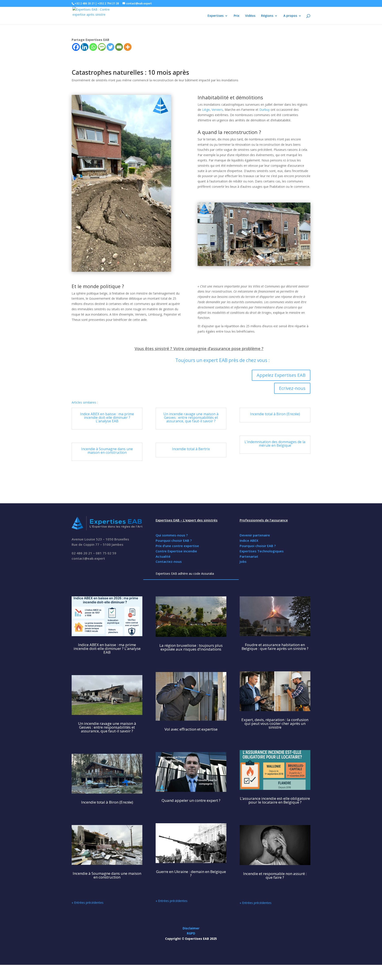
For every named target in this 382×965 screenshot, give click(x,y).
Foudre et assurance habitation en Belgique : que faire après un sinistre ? (275, 646)
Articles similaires (84, 402)
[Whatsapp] (93, 47)
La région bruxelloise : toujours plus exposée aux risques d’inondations (191, 647)
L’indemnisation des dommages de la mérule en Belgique (274, 443)
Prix (236, 16)
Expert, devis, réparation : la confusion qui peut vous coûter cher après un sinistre (274, 723)
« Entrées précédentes (87, 902)
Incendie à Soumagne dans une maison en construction (107, 450)
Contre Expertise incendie (176, 551)
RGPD (191, 933)
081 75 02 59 (106, 553)
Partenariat (249, 556)
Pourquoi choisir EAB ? (174, 540)
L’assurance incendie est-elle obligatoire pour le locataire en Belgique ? (275, 800)
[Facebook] (76, 47)
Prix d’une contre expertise (177, 546)
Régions (267, 16)
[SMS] (102, 47)
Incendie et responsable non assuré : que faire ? (275, 875)
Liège (206, 109)
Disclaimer (191, 928)
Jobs (243, 561)
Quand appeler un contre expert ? (191, 800)
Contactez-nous (169, 561)
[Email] (119, 47)
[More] (128, 47)
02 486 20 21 (82, 553)
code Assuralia (203, 573)
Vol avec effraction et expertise (191, 729)
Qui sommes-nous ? (172, 535)
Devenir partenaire (255, 535)
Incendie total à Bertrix (191, 448)
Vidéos (250, 16)
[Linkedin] (84, 47)
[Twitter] (110, 47)
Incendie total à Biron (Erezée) (275, 414)
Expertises (215, 16)
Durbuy (264, 109)
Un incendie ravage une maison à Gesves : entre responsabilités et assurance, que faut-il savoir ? (190, 417)
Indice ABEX (249, 540)
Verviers (217, 109)
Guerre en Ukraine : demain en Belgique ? (191, 873)
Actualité (163, 556)
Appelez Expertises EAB (281, 375)
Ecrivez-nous (292, 388)
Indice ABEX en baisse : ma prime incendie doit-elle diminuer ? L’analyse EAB (107, 417)
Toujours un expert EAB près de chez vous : (222, 360)
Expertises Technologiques (262, 551)
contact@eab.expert (88, 558)
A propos (290, 16)
